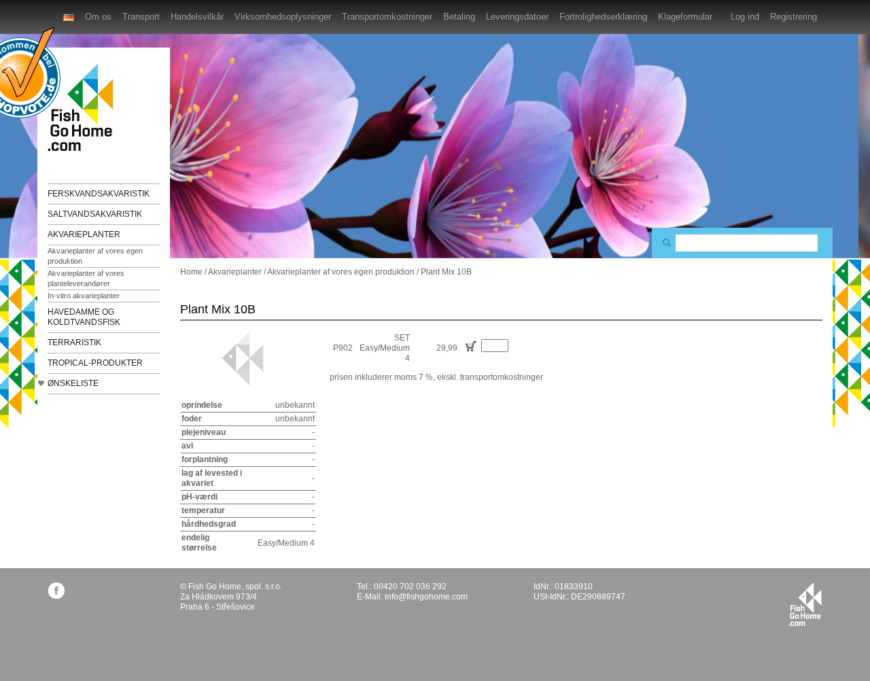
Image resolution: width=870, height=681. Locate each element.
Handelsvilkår (197, 17)
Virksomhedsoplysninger (282, 17)
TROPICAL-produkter (95, 363)
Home (191, 272)
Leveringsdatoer (517, 17)
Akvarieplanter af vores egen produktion (95, 256)
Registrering (793, 17)
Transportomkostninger (387, 17)
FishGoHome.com (85, 107)
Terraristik (74, 342)
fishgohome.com (805, 604)
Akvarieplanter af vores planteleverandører (86, 278)
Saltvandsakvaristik (95, 214)
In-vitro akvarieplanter (84, 296)
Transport (141, 17)
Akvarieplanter (84, 234)
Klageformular (685, 17)
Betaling (459, 17)
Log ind (745, 17)
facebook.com (56, 590)
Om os (98, 17)
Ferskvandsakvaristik (99, 193)
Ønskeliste (73, 383)
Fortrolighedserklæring (603, 17)
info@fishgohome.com (426, 596)
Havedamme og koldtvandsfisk (84, 317)
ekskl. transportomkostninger (490, 377)
